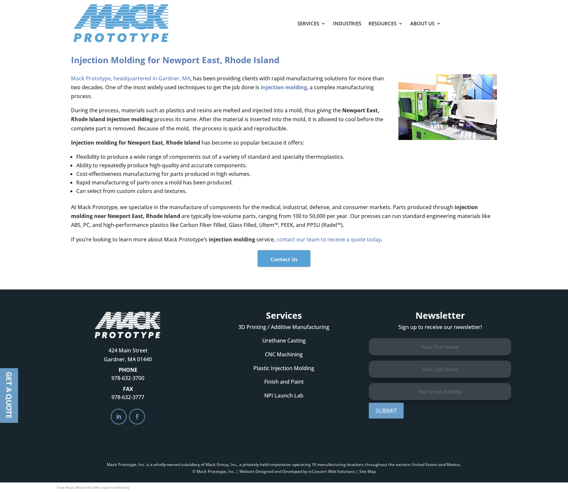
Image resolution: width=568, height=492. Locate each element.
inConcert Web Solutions (331, 471)
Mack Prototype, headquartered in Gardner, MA (130, 78)
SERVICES (308, 23)
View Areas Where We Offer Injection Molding (93, 487)
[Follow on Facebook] (137, 416)
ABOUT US (422, 23)
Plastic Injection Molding (283, 368)
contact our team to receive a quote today (328, 239)
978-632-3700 (127, 378)
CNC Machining (284, 354)
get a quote (476, 20)
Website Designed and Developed (270, 471)
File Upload (9, 395)
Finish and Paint (284, 381)
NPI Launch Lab (283, 395)
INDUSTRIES (347, 23)
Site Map (367, 471)
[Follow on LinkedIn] (119, 416)
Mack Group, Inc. (221, 464)
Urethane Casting (284, 340)
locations (355, 464)
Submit (386, 411)
